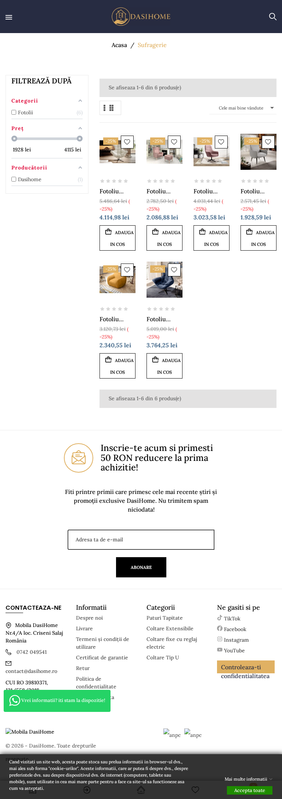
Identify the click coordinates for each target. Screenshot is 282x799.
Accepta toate (249, 790)
